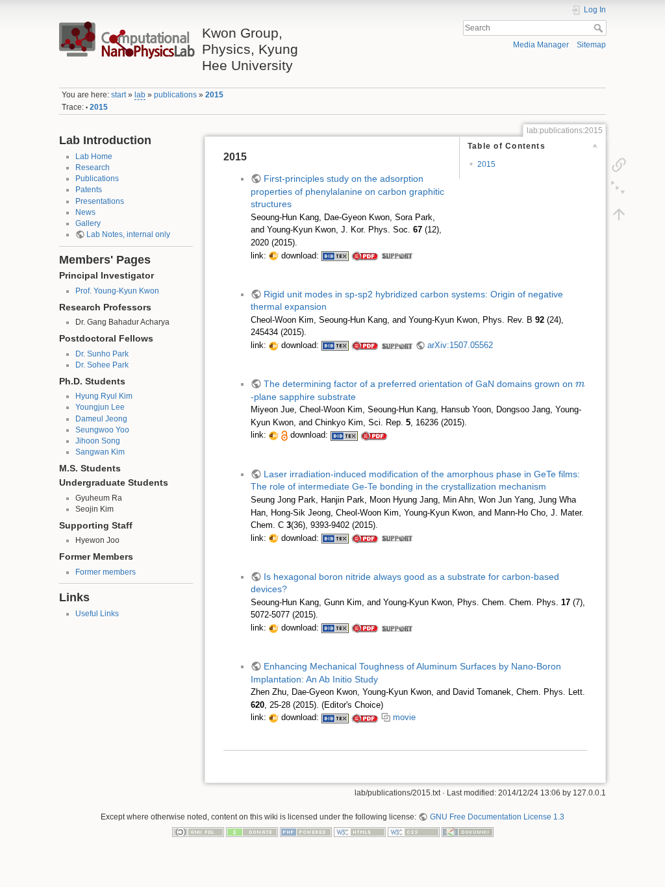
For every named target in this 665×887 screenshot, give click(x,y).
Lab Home (93, 156)
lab (139, 94)
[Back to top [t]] (619, 213)
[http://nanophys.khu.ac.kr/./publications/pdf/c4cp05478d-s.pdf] (397, 627)
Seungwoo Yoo (102, 429)
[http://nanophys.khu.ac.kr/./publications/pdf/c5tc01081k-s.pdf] (397, 538)
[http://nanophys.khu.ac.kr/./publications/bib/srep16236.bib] (344, 435)
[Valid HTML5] (360, 831)
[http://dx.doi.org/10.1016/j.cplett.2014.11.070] (274, 717)
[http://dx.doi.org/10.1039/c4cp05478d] (274, 627)
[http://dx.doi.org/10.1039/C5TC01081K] (274, 538)
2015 (214, 94)
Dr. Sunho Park (102, 353)
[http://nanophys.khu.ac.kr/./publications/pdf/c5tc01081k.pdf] (365, 538)
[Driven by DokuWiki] (468, 831)
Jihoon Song (97, 440)
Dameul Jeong (101, 418)
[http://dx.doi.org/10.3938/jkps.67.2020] (274, 255)
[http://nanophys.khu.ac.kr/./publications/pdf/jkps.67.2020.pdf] (365, 255)
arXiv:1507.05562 (460, 345)
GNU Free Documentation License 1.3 (497, 816)
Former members (105, 572)
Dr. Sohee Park (102, 364)
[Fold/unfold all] (619, 189)
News (85, 212)
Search (600, 27)
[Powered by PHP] (306, 831)
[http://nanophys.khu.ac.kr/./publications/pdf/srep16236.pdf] (374, 435)
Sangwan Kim (100, 451)
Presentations (99, 201)
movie (404, 717)
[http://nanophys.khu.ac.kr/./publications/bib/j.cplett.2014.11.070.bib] (335, 717)
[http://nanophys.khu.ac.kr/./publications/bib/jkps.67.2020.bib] (335, 255)
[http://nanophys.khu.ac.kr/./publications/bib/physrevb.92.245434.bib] (335, 345)
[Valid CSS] (414, 831)
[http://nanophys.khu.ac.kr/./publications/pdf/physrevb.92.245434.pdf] (365, 345)
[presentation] (580, 384)
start (118, 94)
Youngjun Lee (100, 407)
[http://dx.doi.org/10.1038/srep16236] (274, 435)
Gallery (88, 223)
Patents (88, 189)
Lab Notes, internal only (128, 234)
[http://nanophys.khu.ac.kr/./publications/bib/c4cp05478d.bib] (335, 627)
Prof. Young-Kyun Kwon (117, 290)
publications (175, 94)
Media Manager (541, 44)
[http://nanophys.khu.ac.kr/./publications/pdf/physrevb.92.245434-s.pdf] (397, 345)
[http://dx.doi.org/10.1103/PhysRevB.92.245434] (274, 345)
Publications (97, 178)
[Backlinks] (619, 164)
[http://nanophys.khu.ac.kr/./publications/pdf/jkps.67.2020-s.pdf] (397, 255)
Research (92, 167)
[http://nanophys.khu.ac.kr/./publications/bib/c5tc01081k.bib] (335, 538)
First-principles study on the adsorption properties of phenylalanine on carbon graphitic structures (347, 191)
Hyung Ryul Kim (103, 396)
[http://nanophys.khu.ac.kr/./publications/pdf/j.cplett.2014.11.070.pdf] (365, 717)
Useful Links (97, 613)
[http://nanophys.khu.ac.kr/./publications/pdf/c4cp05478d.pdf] (365, 627)
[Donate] (252, 831)
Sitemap (591, 44)
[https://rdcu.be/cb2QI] (284, 435)
